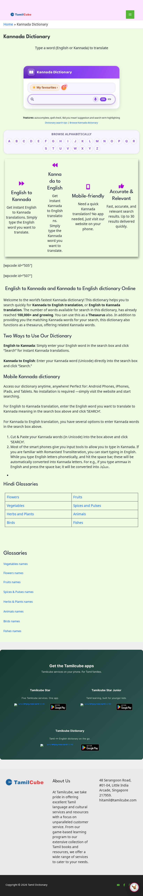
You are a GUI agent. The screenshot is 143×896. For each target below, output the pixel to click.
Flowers (13, 497)
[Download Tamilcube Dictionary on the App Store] (58, 747)
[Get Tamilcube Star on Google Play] (58, 707)
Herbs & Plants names (18, 602)
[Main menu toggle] (130, 14)
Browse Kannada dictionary (84, 122)
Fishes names (12, 631)
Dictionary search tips (56, 122)
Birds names (11, 621)
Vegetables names (15, 564)
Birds (11, 522)
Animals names (13, 611)
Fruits (77, 497)
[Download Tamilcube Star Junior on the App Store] (96, 706)
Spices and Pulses (87, 505)
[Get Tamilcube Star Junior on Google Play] (124, 707)
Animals (79, 514)
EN (103, 99)
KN (109, 99)
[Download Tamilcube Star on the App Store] (30, 706)
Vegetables (15, 505)
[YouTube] (118, 885)
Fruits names (12, 582)
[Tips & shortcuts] (63, 87)
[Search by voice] (96, 99)
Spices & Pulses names (18, 592)
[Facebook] (124, 885)
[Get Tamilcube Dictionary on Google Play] (90, 747)
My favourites (45, 87)
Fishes (78, 522)
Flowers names (13, 573)
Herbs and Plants (20, 514)
